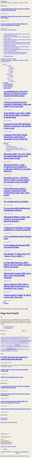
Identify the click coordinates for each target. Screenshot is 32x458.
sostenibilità (3, 349)
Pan (24, 344)
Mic (5, 344)
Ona (21, 344)
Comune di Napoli (5, 340)
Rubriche (6, 143)
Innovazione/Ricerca (8, 84)
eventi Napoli (3, 341)
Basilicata (9, 74)
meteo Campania (21, 342)
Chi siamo (6, 303)
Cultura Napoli (14, 340)
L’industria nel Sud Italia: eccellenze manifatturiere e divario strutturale (17, 229)
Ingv (4, 342)
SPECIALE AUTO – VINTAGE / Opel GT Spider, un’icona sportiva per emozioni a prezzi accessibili (17, 180)
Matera (11, 75)
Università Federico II (6, 350)
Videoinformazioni (15, 350)
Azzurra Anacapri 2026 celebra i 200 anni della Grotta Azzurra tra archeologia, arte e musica (14, 24)
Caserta (11, 70)
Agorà (2, 362)
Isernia (11, 79)
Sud (5, 64)
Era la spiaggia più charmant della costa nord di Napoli (17, 246)
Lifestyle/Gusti (7, 88)
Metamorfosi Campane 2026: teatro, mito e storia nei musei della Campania (17, 275)
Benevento (12, 68)
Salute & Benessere (8, 86)
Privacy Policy (4, 418)
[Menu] (1, 306)
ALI (4, 337)
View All (8, 150)
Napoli (11, 71)
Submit (17, 453)
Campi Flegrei (4, 338)
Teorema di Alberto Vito (12, 146)
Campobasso (12, 81)
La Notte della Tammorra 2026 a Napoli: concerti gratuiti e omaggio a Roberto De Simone (15, 9)
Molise (8, 78)
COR (10, 340)
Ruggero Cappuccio (23, 346)
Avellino (12, 67)
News (5, 302)
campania (29, 337)
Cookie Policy (4, 419)
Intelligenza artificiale (9, 342)
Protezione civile (5, 346)
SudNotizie (11, 348)
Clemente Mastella (24, 338)
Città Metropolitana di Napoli (15, 338)
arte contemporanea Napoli (14, 337)
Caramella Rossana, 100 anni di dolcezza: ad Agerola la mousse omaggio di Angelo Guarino (15, 93)
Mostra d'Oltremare (10, 345)
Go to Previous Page (9, 326)
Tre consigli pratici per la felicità (16, 201)
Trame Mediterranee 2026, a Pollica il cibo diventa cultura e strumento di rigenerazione (17, 115)
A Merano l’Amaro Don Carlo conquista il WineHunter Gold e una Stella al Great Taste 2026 (17, 104)
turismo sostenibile (26, 349)
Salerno (11, 72)
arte (7, 337)
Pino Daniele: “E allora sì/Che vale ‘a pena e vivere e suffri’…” (17, 255)
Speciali (8, 145)
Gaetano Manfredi (22, 341)
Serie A (29, 346)
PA (22, 345)
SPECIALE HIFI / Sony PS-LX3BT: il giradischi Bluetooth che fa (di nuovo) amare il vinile (17, 156)
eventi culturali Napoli (26, 340)
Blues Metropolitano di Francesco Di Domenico (17, 149)
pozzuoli (26, 345)
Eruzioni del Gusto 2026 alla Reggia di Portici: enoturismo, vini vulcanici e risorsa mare (17, 126)
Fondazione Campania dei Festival (12, 341)
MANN (15, 342)
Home (5, 449)
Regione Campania (14, 346)
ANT (6, 337)
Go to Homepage (8, 328)
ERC (19, 340)
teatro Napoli (19, 349)
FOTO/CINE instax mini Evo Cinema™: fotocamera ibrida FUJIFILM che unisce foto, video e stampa (17, 192)
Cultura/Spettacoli (8, 85)
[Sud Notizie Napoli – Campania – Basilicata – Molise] (14, 60)
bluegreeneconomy (8, 56)
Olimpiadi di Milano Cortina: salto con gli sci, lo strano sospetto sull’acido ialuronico (17, 219)
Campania (9, 65)
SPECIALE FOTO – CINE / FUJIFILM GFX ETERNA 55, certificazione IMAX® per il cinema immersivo (17, 168)
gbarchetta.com (24, 451)
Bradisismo (24, 337)
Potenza (11, 77)
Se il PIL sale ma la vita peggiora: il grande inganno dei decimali (14, 358)
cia (9, 338)
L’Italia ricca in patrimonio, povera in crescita (12, 377)
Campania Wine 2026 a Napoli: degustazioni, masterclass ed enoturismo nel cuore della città (15, 137)
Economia (6, 82)
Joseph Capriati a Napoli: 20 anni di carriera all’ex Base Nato (17, 42)
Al (2, 337)
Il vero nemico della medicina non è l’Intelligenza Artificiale (17, 209)
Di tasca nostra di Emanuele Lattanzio (15, 148)
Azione (20, 337)
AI (1, 337)
